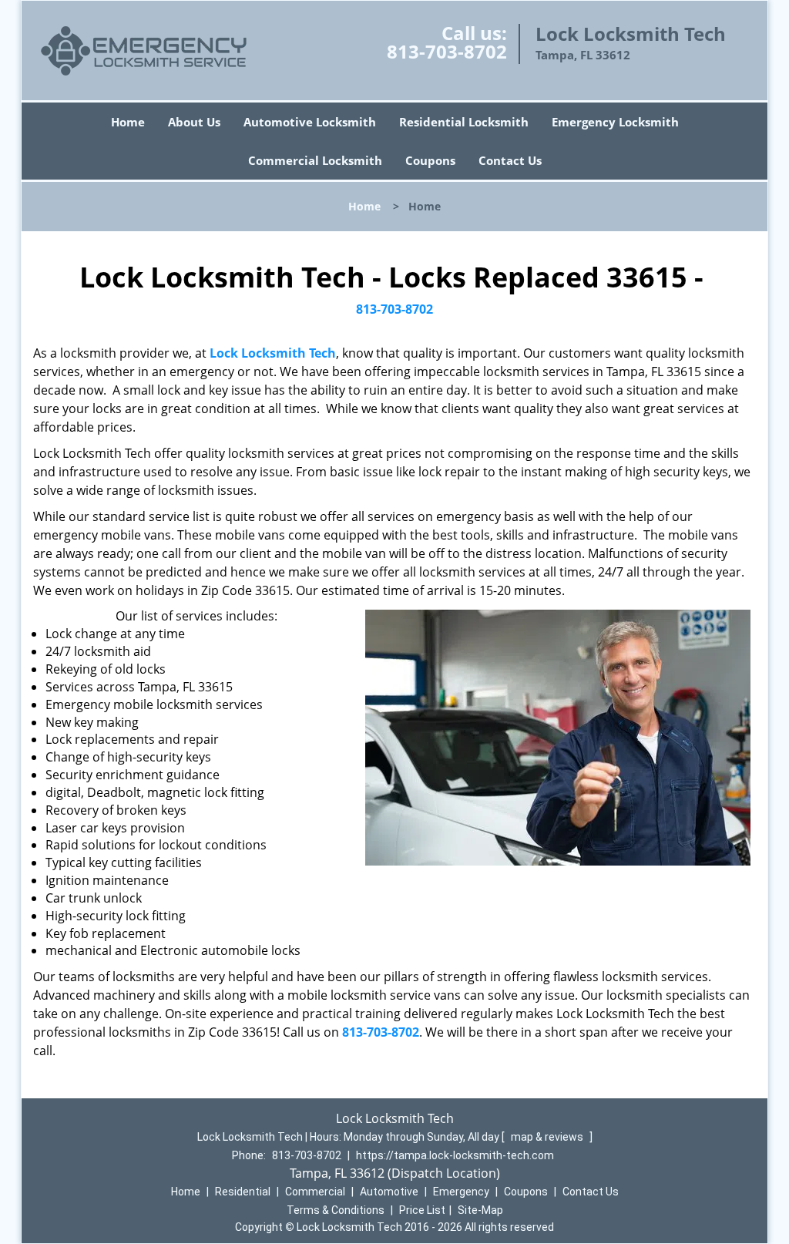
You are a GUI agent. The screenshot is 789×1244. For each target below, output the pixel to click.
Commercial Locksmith (315, 160)
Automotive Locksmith (309, 121)
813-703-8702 (447, 51)
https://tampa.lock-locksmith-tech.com (455, 1155)
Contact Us (510, 160)
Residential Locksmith (464, 121)
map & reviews (548, 1137)
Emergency (461, 1191)
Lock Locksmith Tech (273, 353)
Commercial (315, 1191)
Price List (422, 1210)
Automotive (389, 1191)
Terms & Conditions (335, 1210)
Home (128, 121)
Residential (242, 1191)
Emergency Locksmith (615, 121)
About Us (194, 121)
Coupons (430, 160)
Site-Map (480, 1210)
